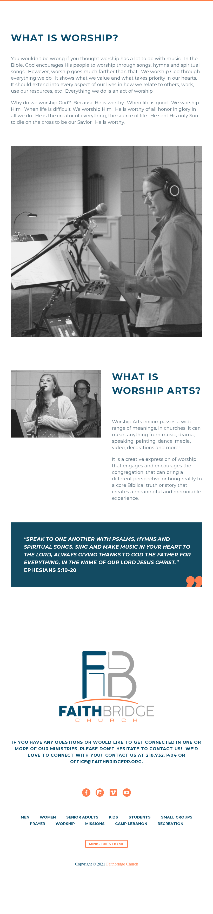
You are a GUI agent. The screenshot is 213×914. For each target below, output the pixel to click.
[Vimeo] (113, 792)
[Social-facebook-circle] (86, 792)
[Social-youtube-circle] (127, 792)
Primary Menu (203, 15)
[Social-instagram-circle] (100, 792)
